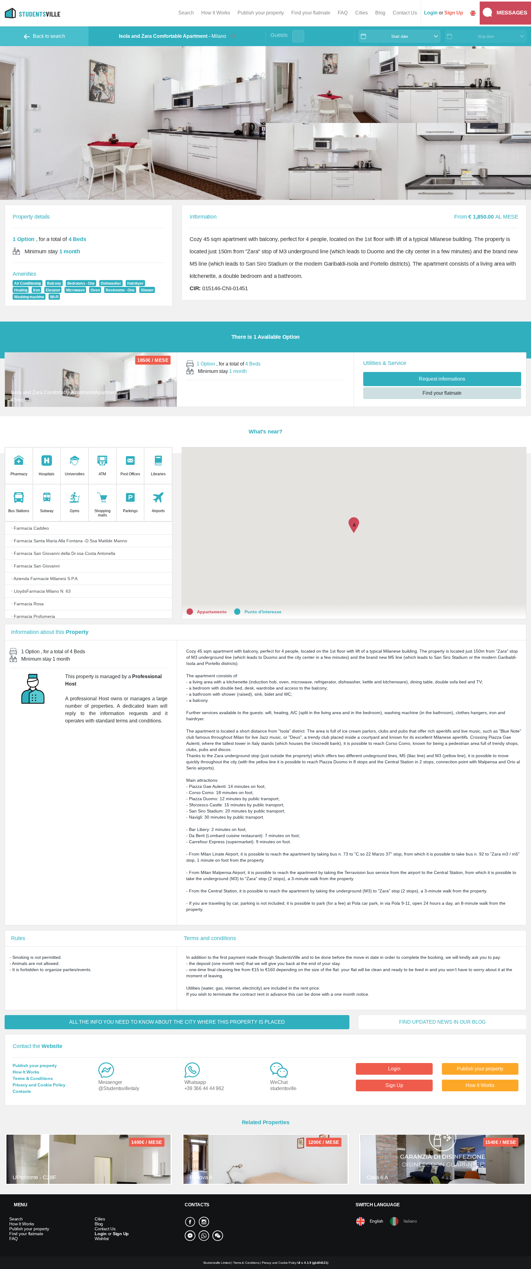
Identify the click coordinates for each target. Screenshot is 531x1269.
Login (394, 1068)
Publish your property (261, 12)
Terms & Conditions (33, 1078)
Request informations (442, 378)
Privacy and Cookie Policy (39, 1084)
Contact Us (405, 12)
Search (186, 12)
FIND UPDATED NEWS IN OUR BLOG (442, 1022)
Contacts (22, 1091)
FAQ (343, 12)
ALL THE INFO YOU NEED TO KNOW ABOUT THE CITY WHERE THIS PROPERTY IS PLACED (177, 1022)
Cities (361, 12)
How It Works (215, 12)
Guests (279, 35)
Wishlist (102, 1238)
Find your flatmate (310, 12)
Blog (380, 12)
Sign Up (394, 1085)
